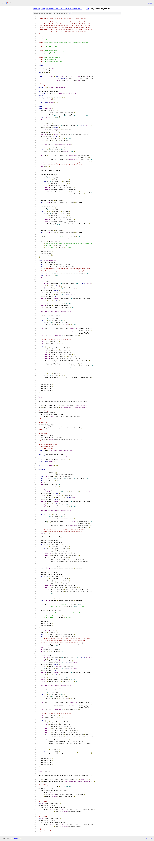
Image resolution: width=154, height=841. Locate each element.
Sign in (150, 3)
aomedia (36, 9)
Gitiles (10, 838)
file (69, 13)
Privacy (16, 838)
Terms (20, 838)
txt (146, 838)
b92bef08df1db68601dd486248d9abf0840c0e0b (64, 9)
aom (43, 9)
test (87, 9)
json (150, 838)
